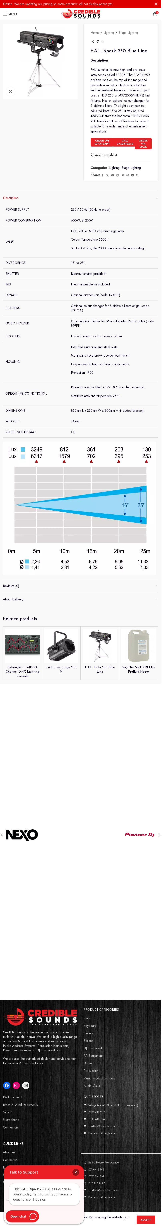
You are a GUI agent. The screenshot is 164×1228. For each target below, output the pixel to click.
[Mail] (25, 1085)
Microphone (11, 1120)
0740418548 (96, 1169)
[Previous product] (93, 41)
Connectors (11, 1127)
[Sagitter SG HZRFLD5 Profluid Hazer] (138, 646)
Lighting (109, 32)
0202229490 (96, 1183)
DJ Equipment (93, 1048)
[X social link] (107, 175)
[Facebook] (6, 1085)
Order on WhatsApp (102, 142)
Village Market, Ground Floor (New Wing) (113, 1105)
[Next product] (102, 41)
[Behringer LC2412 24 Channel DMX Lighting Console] (22, 646)
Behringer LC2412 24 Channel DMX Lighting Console (22, 672)
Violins (7, 1112)
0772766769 (96, 1176)
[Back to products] (97, 41)
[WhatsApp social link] (127, 175)
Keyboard (90, 1026)
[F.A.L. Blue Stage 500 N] (61, 646)
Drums (88, 1063)
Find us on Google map (102, 1133)
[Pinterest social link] (117, 175)
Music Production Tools (99, 1078)
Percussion (91, 1071)
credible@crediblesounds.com (105, 1126)
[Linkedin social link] (122, 175)
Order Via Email (143, 144)
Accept (146, 1220)
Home (95, 32)
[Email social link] (112, 175)
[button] (160, 835)
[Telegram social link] (132, 175)
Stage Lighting (128, 32)
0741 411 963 (96, 1112)
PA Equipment (93, 1056)
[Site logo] (80, 13)
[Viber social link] (137, 175)
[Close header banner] (156, 4)
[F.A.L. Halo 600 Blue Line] (100, 646)
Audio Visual (92, 1086)
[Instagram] (16, 1085)
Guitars (88, 1033)
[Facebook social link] (102, 175)
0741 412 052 (96, 1119)
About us (9, 1152)
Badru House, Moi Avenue (103, 1162)
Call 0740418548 (125, 142)
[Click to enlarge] (10, 91)
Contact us (10, 1160)
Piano (87, 1018)
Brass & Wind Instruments (20, 1105)
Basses (88, 1041)
